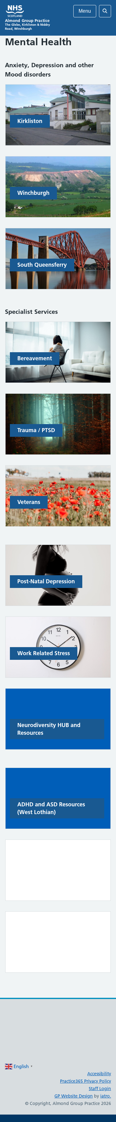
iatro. (105, 1096)
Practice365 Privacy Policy (85, 1081)
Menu (85, 11)
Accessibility (99, 1073)
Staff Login (100, 1088)
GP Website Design (73, 1096)
